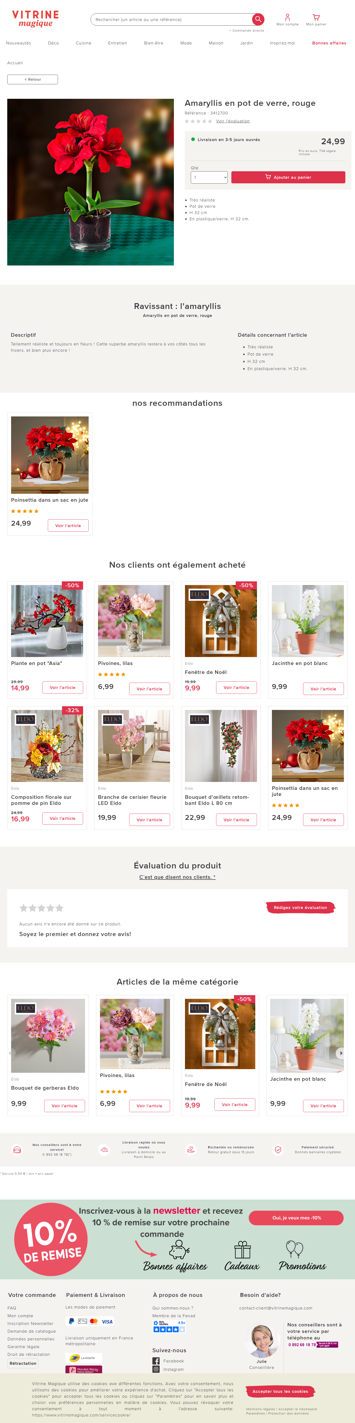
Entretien (117, 43)
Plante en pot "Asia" (36, 663)
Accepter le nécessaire (297, 1409)
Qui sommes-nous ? (172, 1308)
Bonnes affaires (329, 43)
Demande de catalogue (31, 1331)
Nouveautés (18, 43)
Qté (195, 168)
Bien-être (153, 43)
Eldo (189, 663)
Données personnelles (31, 1339)
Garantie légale (23, 1346)
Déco (53, 43)
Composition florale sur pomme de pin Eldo (41, 800)
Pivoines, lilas (115, 663)
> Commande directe (246, 31)
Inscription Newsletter (30, 1323)
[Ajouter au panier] (288, 168)
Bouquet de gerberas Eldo (45, 1088)
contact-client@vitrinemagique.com (275, 1308)
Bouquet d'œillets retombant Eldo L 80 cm (217, 800)
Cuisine (84, 43)
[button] (32, 1295)
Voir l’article (68, 525)
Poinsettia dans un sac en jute (49, 500)
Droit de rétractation (28, 1354)
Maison (216, 43)
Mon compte (20, 1315)
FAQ (11, 1308)
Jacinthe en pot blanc (300, 663)
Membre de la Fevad (173, 1315)
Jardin (246, 43)
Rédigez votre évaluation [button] (300, 907)
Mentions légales (260, 1409)
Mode (186, 43)
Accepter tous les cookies (280, 1391)
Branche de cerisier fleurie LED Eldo (132, 800)
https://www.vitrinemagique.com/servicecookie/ (81, 1415)
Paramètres (255, 1413)
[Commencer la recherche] (258, 19)
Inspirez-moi (282, 43)
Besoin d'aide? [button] (260, 1295)
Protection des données (288, 1413)
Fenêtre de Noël (206, 672)
